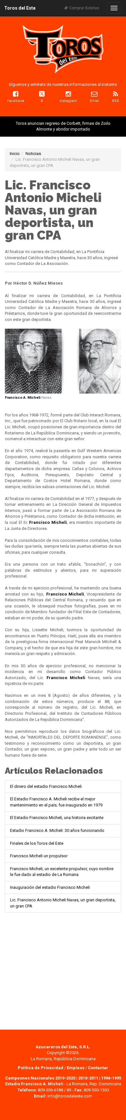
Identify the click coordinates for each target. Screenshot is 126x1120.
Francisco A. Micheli (22, 398)
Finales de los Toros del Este (36, 843)
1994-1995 (111, 1078)
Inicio (15, 153)
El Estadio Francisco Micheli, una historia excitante (56, 817)
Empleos (75, 1067)
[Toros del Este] (63, 49)
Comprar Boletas (83, 8)
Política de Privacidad (41, 1067)
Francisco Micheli (48, 522)
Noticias (33, 153)
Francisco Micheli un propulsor (39, 855)
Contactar (98, 1067)
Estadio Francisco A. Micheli (34, 1083)
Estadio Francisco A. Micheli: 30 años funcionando (57, 830)
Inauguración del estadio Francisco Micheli (50, 887)
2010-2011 (88, 1078)
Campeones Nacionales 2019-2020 (40, 1078)
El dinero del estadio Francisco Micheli (46, 786)
